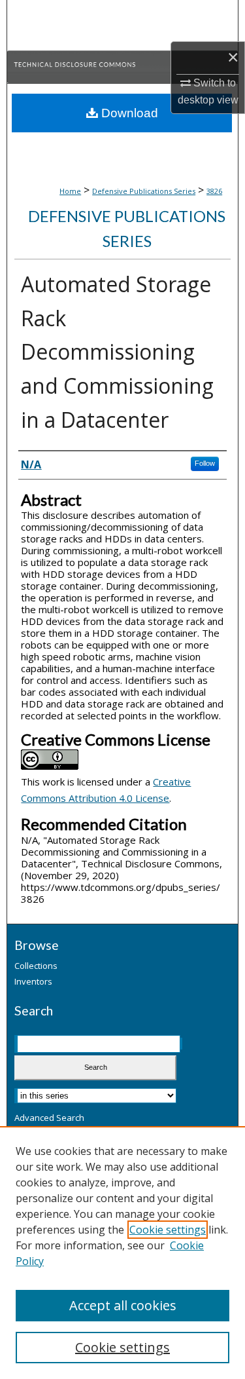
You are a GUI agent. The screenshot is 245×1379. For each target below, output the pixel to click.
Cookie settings (167, 1229)
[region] (122, 1252)
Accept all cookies (122, 1305)
